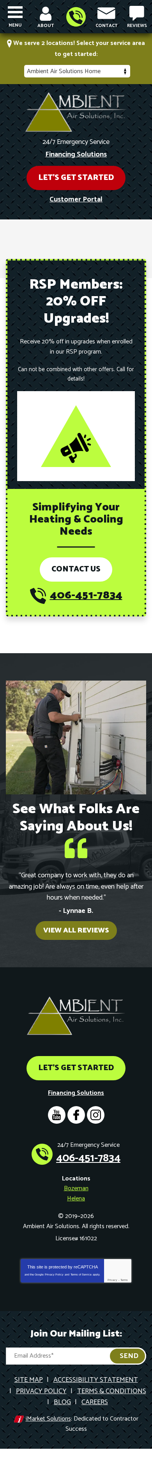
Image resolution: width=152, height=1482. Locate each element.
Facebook (76, 1115)
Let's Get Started (76, 177)
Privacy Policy (54, 1274)
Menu (15, 25)
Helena (76, 1198)
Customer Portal (76, 199)
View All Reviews (76, 930)
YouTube (56, 1115)
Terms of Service (81, 1274)
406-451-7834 (76, 17)
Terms (124, 1280)
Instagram (95, 1115)
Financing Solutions (76, 154)
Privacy (112, 1280)
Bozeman (76, 1188)
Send (129, 1356)
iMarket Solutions (48, 1419)
